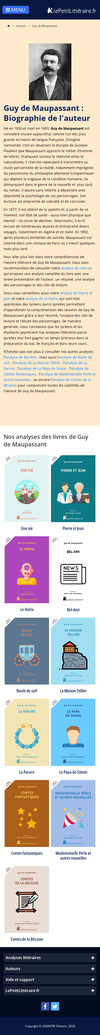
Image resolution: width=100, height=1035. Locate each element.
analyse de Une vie (76, 268)
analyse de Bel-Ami (20, 357)
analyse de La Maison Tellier (37, 362)
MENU (17, 9)
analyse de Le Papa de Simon (43, 368)
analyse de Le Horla (41, 298)
